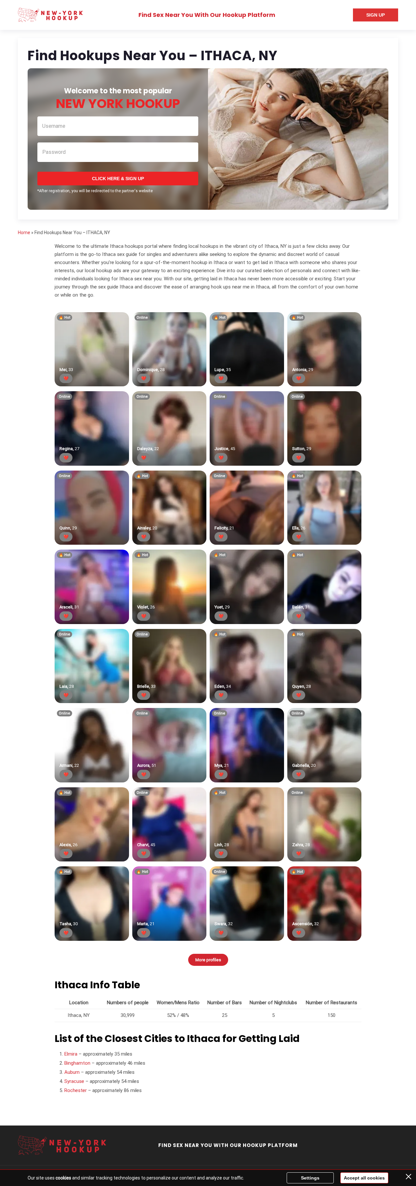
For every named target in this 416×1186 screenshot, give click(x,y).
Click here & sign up (118, 178)
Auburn (72, 1072)
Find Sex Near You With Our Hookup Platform (206, 15)
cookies (63, 1177)
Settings (310, 1177)
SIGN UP (375, 15)
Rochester (75, 1090)
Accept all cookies (364, 1177)
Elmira (70, 1054)
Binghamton (77, 1063)
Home (24, 232)
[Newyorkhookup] (50, 15)
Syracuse (74, 1081)
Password (54, 152)
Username (53, 126)
